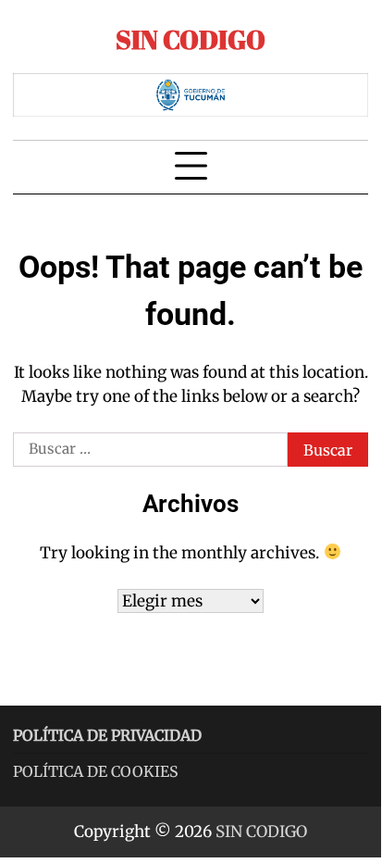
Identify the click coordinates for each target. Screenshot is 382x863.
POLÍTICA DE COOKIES (96, 771)
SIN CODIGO (190, 38)
